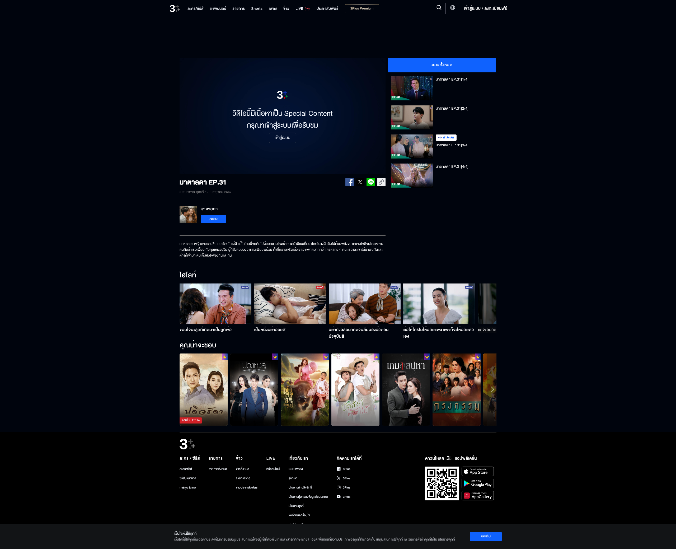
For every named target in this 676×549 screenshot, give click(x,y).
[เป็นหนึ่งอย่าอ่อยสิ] (290, 303)
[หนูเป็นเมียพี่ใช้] (457, 389)
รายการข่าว (243, 478)
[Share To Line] (371, 182)
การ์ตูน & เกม (188, 487)
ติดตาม (213, 219)
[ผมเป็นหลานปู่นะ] (355, 389)
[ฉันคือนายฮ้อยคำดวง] (305, 389)
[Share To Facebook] (349, 182)
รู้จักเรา (293, 478)
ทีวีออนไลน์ (273, 469)
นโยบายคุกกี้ (296, 506)
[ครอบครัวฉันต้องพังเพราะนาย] (406, 389)
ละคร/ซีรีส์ (186, 469)
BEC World (296, 469)
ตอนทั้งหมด (441, 65)
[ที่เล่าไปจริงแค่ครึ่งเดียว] (204, 389)
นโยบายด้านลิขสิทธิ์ (300, 487)
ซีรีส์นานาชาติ (188, 478)
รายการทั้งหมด (218, 469)
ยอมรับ (486, 536)
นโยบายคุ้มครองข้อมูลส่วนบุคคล (308, 496)
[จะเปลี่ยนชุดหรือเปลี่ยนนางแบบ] (254, 389)
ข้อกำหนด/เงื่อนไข (299, 515)
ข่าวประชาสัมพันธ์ (246, 487)
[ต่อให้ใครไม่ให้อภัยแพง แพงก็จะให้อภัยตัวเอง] (439, 303)
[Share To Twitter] (360, 182)
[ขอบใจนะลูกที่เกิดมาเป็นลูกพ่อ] (216, 303)
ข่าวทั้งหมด (242, 469)
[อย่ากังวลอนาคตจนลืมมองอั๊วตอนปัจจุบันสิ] (365, 303)
